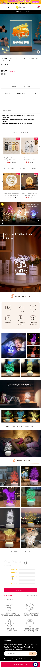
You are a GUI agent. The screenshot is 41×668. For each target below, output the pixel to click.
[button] (2, 150)
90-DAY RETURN (24, 123)
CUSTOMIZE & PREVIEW (20, 664)
